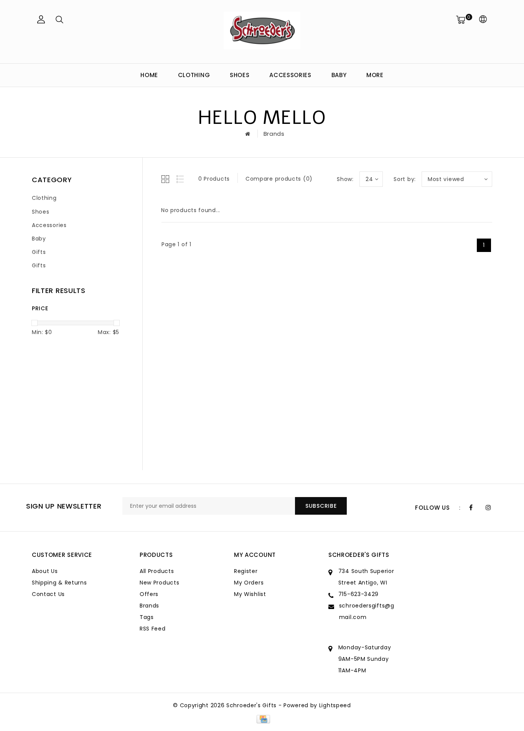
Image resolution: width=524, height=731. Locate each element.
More (375, 75)
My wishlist (250, 594)
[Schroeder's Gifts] (262, 30)
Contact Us (48, 594)
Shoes (240, 75)
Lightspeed (335, 705)
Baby (339, 75)
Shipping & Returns (59, 582)
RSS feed (153, 628)
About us (45, 571)
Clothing (194, 75)
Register (246, 571)
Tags (147, 617)
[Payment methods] (262, 719)
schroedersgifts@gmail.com (366, 611)
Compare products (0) (279, 179)
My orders (249, 582)
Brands (274, 134)
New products (159, 582)
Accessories (290, 75)
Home (149, 75)
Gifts (39, 252)
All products (157, 571)
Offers (149, 594)
